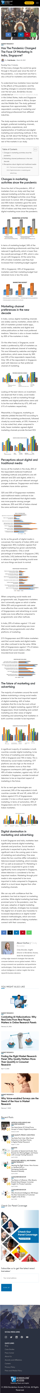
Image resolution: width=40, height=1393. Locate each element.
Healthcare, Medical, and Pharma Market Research (23, 1161)
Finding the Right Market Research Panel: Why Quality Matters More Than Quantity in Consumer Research (19, 1060)
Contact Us (29, 3)
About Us (8, 1356)
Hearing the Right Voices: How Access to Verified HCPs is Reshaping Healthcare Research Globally (24, 1168)
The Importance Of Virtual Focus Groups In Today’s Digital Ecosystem (23, 1128)
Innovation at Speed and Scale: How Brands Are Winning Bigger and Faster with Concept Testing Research (24, 1153)
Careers (8, 1363)
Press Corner (9, 1353)
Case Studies (9, 1349)
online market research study (26, 94)
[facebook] (8, 35)
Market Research (7, 44)
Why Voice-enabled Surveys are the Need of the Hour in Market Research (20, 1101)
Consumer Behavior (18, 1177)
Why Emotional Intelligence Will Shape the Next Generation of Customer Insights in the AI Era (24, 1195)
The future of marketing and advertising (21, 167)
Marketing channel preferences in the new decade (18, 159)
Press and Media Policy (13, 1370)
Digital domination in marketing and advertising (20, 171)
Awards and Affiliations (13, 1360)
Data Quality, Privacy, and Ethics (23, 1135)
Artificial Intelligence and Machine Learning (21, 1123)
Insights (14, 1148)
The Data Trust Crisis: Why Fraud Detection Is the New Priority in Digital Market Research (22, 1140)
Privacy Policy (10, 1367)
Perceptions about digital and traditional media (20, 164)
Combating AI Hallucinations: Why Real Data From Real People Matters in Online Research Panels (18, 1019)
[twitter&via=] (14, 35)
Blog (6, 1346)
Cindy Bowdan (11, 60)
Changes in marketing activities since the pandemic (17, 154)
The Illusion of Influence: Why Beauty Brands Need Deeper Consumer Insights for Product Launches (24, 1182)
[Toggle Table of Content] (34, 149)
